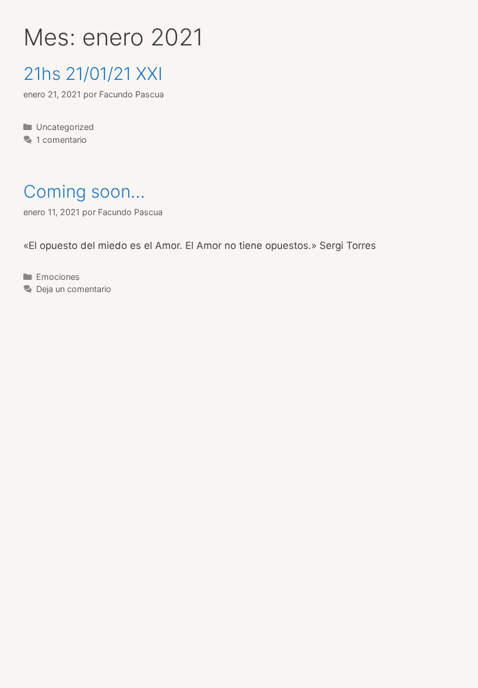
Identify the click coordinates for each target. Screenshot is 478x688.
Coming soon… (84, 191)
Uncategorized (65, 127)
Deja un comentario (73, 289)
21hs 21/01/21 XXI (93, 73)
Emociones (58, 277)
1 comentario (61, 140)
